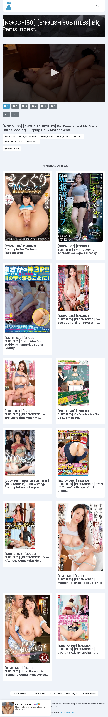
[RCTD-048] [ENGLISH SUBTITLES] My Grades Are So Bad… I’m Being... (78, 414)
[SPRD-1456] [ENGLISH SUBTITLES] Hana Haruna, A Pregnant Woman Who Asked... (26, 671)
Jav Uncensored (37, 693)
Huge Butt (48, 136)
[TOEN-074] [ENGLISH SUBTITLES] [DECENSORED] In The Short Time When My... (25, 414)
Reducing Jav (72, 693)
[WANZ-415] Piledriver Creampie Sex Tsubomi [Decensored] (21, 249)
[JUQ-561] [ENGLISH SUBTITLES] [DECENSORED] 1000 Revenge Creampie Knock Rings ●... (27, 484)
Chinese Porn (89, 693)
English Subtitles (29, 136)
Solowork (33, 141)
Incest (79, 136)
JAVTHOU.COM (67, 712)
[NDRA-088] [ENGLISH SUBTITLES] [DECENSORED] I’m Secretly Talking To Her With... (79, 319)
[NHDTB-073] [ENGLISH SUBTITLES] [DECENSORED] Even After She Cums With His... (27, 557)
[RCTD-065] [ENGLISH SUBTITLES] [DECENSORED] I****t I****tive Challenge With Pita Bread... (80, 486)
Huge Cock (65, 136)
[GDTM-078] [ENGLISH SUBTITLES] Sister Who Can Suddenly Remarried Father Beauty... (24, 343)
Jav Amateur (56, 693)
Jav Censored (19, 693)
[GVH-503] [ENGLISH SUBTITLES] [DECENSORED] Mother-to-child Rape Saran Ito (80, 579)
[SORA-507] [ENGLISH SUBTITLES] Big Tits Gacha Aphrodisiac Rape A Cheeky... (78, 249)
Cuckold (11, 136)
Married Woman (14, 141)
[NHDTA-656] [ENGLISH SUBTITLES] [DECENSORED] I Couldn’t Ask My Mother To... (78, 649)
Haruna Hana (12, 148)
